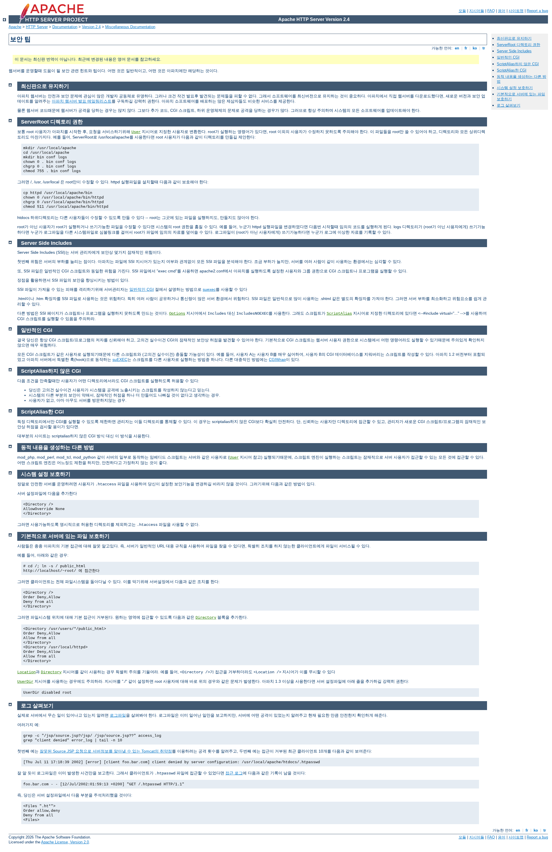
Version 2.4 (91, 27)
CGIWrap (277, 359)
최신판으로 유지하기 (514, 38)
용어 (501, 11)
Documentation (64, 27)
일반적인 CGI (141, 289)
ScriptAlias (339, 313)
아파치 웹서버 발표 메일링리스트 (82, 101)
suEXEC (119, 359)
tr (483, 48)
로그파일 (118, 715)
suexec (209, 289)
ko (474, 48)
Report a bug (537, 11)
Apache (15, 27)
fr (465, 48)
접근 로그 (234, 773)
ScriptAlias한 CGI (511, 70)
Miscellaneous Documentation (130, 27)
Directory (205, 617)
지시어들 (476, 11)
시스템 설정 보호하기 (515, 88)
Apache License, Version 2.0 (65, 842)
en (457, 48)
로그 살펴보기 (508, 105)
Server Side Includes (514, 51)
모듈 (462, 11)
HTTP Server (37, 27)
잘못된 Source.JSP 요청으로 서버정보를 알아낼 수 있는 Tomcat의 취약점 (106, 751)
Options (177, 313)
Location (26, 672)
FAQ (491, 11)
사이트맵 (516, 11)
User (136, 132)
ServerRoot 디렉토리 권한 (518, 45)
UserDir (25, 681)
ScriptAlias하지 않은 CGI (518, 64)
